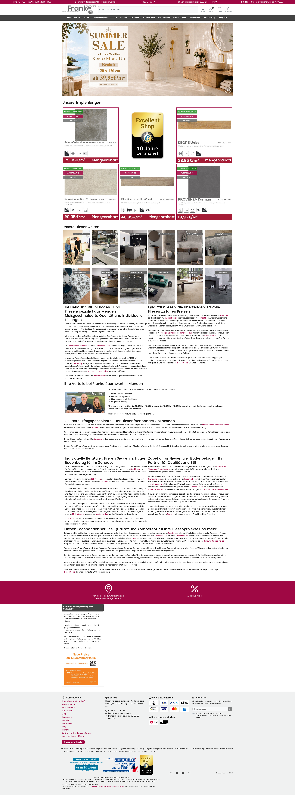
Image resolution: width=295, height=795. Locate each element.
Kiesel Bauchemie (155, 484)
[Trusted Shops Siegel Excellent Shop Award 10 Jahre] (146, 765)
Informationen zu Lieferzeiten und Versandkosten (108, 786)
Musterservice (179, 18)
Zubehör (135, 18)
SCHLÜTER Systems (156, 489)
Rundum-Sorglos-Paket (98, 371)
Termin (170, 514)
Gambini (171, 333)
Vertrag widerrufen (74, 742)
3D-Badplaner (78, 514)
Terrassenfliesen (102, 18)
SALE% (87, 18)
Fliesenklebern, (190, 479)
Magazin (223, 18)
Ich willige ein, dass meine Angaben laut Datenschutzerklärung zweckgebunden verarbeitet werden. (213, 715)
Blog (64, 726)
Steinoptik (202, 318)
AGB (64, 714)
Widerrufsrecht (68, 704)
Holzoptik (224, 315)
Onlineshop (78, 363)
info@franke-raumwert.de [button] (119, 713)
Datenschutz (67, 711)
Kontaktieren (182, 363)
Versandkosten (68, 707)
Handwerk (195, 18)
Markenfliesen (120, 18)
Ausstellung (209, 18)
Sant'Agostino (186, 333)
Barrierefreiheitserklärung (73, 736)
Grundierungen (154, 479)
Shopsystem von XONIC (224, 773)
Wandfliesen (164, 18)
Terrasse (104, 481)
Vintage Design (170, 318)
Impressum (67, 717)
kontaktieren (99, 376)
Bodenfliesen (149, 18)
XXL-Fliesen (96, 479)
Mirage (164, 333)
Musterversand (68, 723)
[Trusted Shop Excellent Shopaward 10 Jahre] (147, 135)
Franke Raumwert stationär (74, 701)
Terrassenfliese (210, 335)
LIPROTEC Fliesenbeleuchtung (216, 489)
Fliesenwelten (73, 18)
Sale (134, 538)
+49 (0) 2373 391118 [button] (116, 710)
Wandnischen (197, 487)
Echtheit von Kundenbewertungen (76, 733)
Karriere (65, 730)
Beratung (98, 439)
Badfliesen (135, 469)
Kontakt (65, 720)
